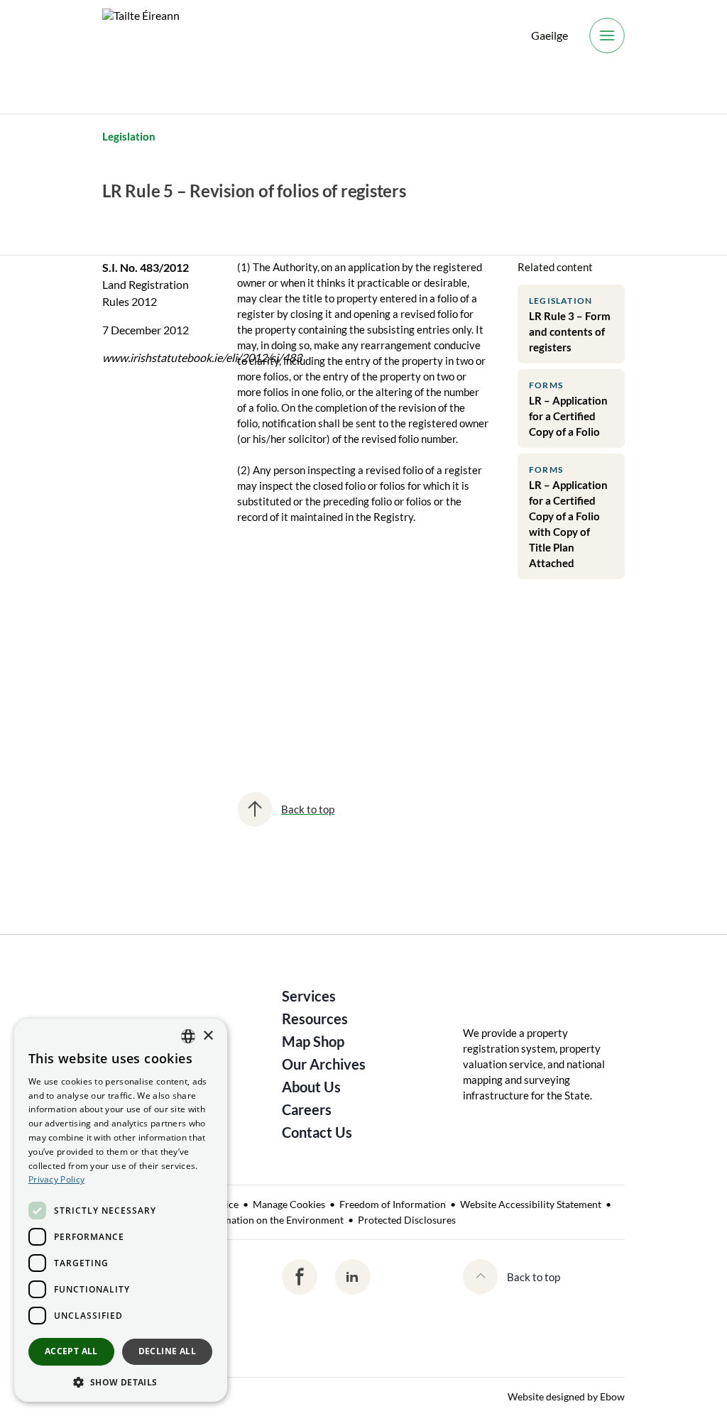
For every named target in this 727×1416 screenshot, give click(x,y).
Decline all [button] (167, 1351)
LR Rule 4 (256, 655)
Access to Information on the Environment (250, 1220)
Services (309, 995)
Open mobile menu (607, 35)
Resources (315, 1018)
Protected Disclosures (407, 1220)
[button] (120, 1381)
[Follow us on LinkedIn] (352, 1277)
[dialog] (120, 1210)
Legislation (128, 136)
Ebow (612, 1396)
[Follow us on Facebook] (299, 1277)
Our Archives (324, 1063)
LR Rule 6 (345, 655)
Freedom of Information (392, 1204)
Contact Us (317, 1132)
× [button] (207, 1036)
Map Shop (313, 1041)
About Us (311, 1086)
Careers (307, 1109)
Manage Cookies (289, 1204)
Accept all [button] (71, 1351)
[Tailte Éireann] (141, 35)
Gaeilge (549, 35)
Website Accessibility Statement (530, 1204)
